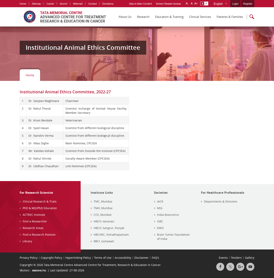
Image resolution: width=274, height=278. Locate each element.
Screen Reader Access (168, 3)
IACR (160, 201)
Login (235, 3)
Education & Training (169, 17)
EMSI (160, 228)
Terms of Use (103, 258)
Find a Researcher (35, 221)
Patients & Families (230, 17)
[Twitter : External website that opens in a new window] (230, 267)
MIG (159, 208)
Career (50, 3)
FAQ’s (155, 258)
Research (143, 17)
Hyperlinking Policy (78, 258)
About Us (125, 17)
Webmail (78, 3)
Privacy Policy (29, 258)
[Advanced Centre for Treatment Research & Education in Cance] (63, 16)
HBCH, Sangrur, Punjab (109, 228)
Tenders (236, 258)
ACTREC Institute (34, 215)
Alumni (63, 3)
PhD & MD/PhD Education (40, 208)
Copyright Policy (51, 258)
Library (27, 241)
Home (23, 3)
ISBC (160, 221)
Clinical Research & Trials (40, 201)
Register (247, 3)
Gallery (249, 258)
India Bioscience (168, 215)
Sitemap (36, 3)
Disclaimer (141, 258)
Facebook (220, 267)
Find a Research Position (39, 234)
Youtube (250, 267)
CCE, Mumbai (103, 215)
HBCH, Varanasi (104, 221)
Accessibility (123, 258)
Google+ (240, 267)
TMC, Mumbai (103, 201)
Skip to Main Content (140, 3)
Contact (92, 3)
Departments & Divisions (220, 201)
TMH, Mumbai (103, 208)
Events (223, 258)
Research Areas (33, 228)
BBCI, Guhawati (104, 241)
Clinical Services (200, 17)
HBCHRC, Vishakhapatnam (111, 234)
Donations (108, 3)
